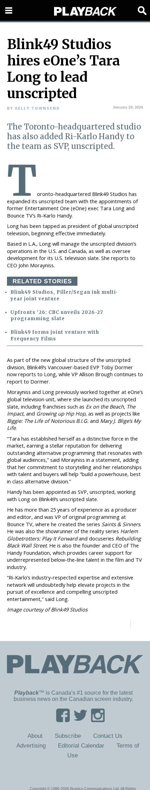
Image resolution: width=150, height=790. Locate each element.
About (35, 735)
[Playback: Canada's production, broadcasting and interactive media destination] (85, 11)
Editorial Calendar (81, 745)
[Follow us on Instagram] (98, 720)
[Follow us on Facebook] (63, 720)
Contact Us (107, 735)
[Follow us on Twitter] (80, 720)
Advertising (31, 745)
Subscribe (68, 735)
